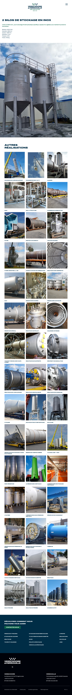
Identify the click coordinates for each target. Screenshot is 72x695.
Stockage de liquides (11, 636)
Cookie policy (23, 689)
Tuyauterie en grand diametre (38, 636)
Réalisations (63, 636)
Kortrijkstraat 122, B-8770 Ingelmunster (14, 676)
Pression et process (10, 633)
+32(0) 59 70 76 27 (51, 678)
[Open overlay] (66, 4)
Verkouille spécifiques (36, 644)
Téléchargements (44, 689)
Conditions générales (33, 689)
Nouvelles (62, 639)
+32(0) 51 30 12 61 (9, 678)
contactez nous (12, 627)
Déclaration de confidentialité (10, 689)
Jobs (60, 642)
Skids (30, 639)
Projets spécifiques (35, 642)
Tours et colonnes (10, 642)
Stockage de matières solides (38, 633)
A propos (62, 633)
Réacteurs (7, 639)
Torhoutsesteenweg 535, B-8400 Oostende (57, 676)
